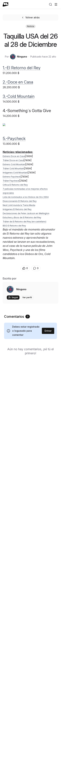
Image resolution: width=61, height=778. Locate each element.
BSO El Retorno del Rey (14, 225)
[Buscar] (50, 4)
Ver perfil (27, 297)
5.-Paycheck (14, 138)
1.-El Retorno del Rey (21, 67)
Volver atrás (32, 17)
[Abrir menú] (56, 4)
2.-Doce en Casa (18, 82)
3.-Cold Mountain (19, 96)
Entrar (48, 330)
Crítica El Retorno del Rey (15, 185)
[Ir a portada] (5, 4)
